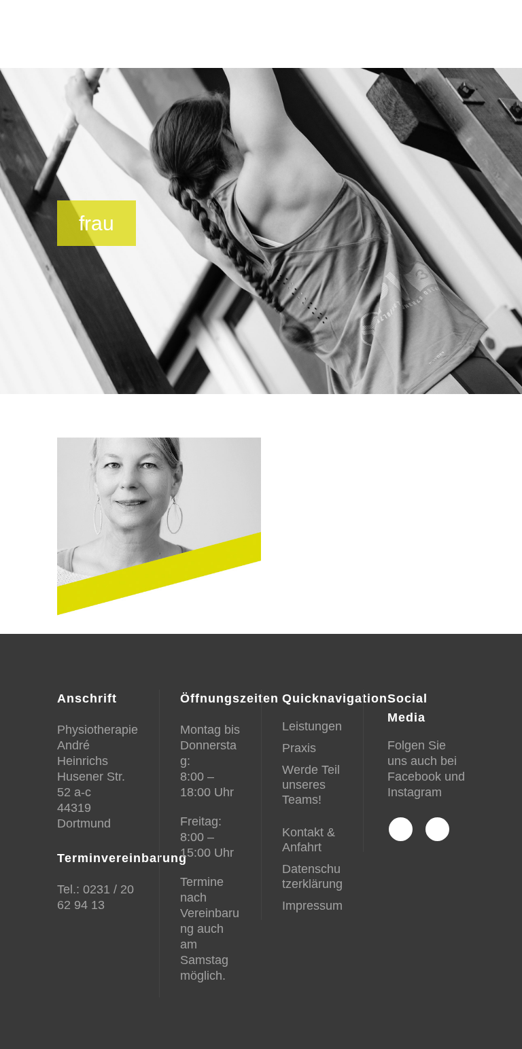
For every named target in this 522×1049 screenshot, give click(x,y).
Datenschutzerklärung (312, 876)
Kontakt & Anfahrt (308, 839)
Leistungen (312, 726)
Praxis (299, 748)
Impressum (312, 905)
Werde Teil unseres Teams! (311, 784)
